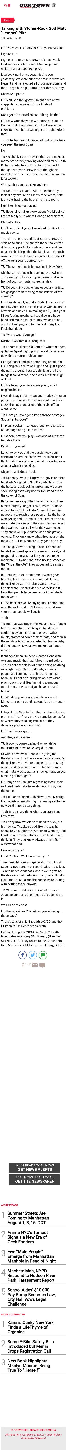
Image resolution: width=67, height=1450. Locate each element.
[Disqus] (33, 1017)
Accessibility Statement (33, 1438)
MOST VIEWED (9, 1205)
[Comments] (43, 955)
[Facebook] (22, 955)
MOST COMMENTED (13, 1314)
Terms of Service (35, 1434)
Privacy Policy (53, 1434)
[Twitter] (33, 955)
